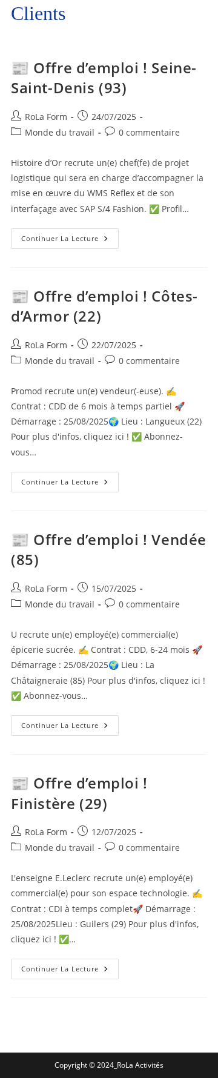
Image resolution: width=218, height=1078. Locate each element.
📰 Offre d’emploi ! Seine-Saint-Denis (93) (104, 78)
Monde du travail (59, 132)
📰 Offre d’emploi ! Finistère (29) (79, 793)
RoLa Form (46, 116)
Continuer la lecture (70, 235)
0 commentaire (149, 132)
